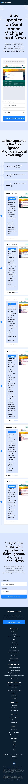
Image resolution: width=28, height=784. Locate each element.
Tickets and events (14, 660)
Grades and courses (14, 650)
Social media (14, 647)
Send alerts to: (5, 580)
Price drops (14, 634)
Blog (14, 749)
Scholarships (14, 655)
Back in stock (14, 631)
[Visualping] (6, 2)
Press (14, 747)
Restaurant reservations (14, 652)
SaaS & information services (14, 690)
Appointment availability (14, 636)
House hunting (14, 644)
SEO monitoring (14, 678)
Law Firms (14, 687)
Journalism (14, 698)
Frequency (5, 109)
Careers (14, 744)
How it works (14, 705)
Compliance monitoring (14, 673)
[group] (14, 75)
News (14, 639)
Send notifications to (8, 102)
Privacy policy (14, 756)
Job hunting (14, 642)
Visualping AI (14, 708)
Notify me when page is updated (14, 118)
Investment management (14, 685)
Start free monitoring (14, 596)
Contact (14, 741)
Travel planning (14, 658)
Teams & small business (14, 732)
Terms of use (14, 758)
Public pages (14, 722)
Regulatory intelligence (14, 670)
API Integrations (14, 710)
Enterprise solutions (14, 734)
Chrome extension (14, 717)
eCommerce (14, 693)
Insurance (14, 695)
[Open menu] (25, 2)
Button (14, 720)
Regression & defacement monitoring (14, 675)
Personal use (14, 729)
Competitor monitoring (14, 667)
